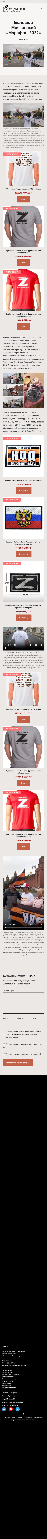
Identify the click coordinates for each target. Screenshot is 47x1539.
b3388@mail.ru (11, 1354)
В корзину (23, 490)
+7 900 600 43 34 (13, 1351)
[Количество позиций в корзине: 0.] (42, 8)
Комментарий (9, 990)
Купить (23, 199)
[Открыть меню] (4, 1)
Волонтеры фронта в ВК (10, 1405)
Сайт (34, 1019)
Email (20, 1019)
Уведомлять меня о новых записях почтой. (23, 1054)
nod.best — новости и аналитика (12, 1402)
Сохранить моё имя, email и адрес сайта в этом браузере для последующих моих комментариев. (23, 1034)
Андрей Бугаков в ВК (8, 1399)
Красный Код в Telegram (10, 1396)
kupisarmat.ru (12, 1418)
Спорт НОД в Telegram (9, 1393)
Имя (5, 1019)
